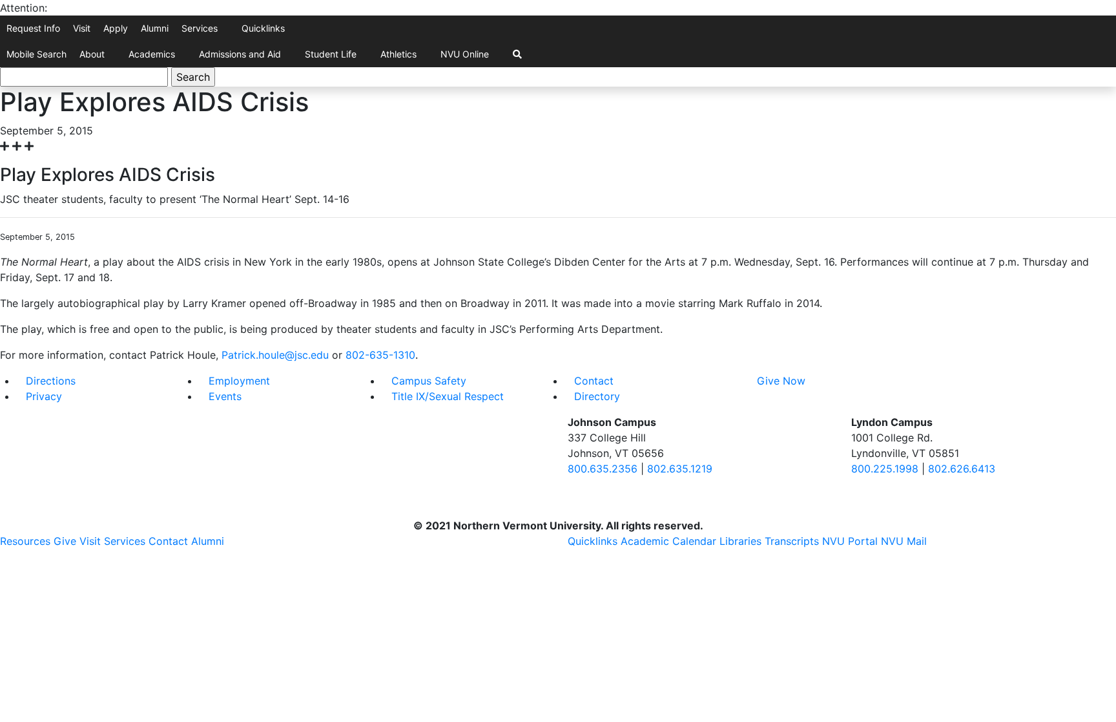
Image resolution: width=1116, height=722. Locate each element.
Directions (51, 380)
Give (65, 541)
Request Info (33, 28)
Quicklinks (263, 28)
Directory (597, 396)
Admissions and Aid (240, 53)
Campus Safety (428, 380)
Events (225, 396)
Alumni (155, 28)
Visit (81, 28)
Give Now (781, 380)
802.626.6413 (961, 468)
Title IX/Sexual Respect (447, 396)
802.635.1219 (679, 468)
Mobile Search (36, 53)
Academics (152, 53)
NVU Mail (904, 541)
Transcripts (792, 541)
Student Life (330, 53)
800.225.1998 (884, 468)
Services (199, 28)
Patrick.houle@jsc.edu (275, 354)
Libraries (740, 541)
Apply (115, 28)
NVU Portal (850, 541)
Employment (239, 380)
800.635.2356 (602, 468)
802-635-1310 (380, 354)
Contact (594, 380)
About (92, 53)
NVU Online (464, 53)
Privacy (44, 396)
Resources (25, 541)
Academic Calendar (668, 541)
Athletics (398, 53)
